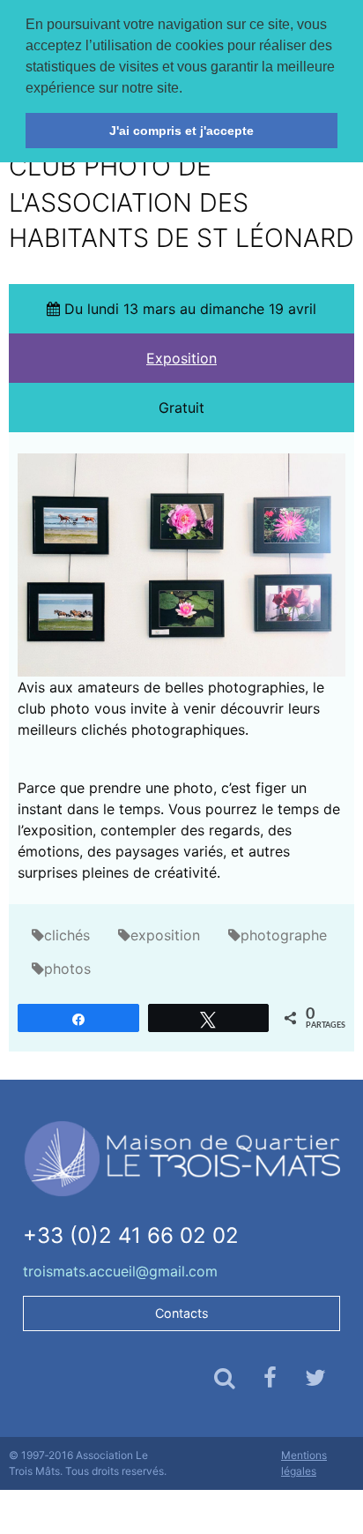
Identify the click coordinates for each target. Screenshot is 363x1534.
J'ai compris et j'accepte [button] (181, 130)
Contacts (182, 1313)
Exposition (181, 358)
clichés (67, 935)
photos (67, 968)
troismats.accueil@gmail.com (120, 1271)
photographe (284, 935)
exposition (165, 935)
